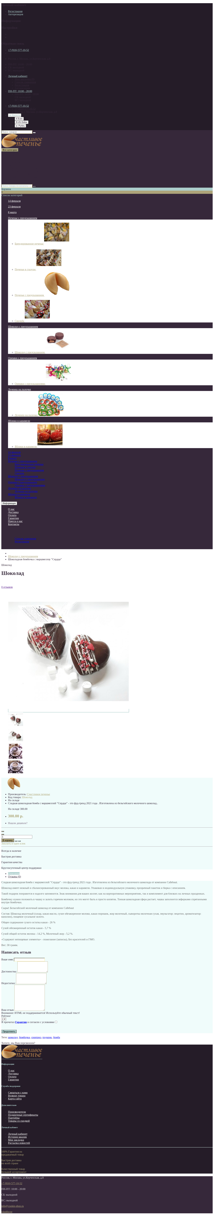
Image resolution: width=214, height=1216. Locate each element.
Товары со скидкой (19, 1120)
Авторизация (15, 14)
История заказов (17, 1136)
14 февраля (14, 158)
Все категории (16, 155)
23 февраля (14, 161)
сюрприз (36, 1037)
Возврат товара (16, 1095)
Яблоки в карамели (19, 179)
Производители (17, 1111)
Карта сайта (15, 1098)
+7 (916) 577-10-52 (18, 50)
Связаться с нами (18, 1092)
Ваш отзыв (7, 1009)
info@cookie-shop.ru (12, 1206)
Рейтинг (6, 1016)
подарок (47, 1037)
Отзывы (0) (14, 876)
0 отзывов (7, 587)
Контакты (13, 524)
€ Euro (19, 118)
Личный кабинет (17, 1133)
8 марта (12, 164)
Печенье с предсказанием (22, 167)
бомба (56, 1037)
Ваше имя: (7, 959)
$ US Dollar (21, 122)
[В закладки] (16, 841)
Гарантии (13, 518)
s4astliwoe (6, 1211)
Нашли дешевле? (17, 823)
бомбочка (24, 1037)
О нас (11, 509)
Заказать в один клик (13, 843)
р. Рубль (20, 125)
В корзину (8, 840)
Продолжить (9, 1031)
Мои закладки (16, 1139)
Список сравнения (25, 82)
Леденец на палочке (19, 173)
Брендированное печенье (29, 243)
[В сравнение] (19, 841)
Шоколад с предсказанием (23, 170)
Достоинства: (9, 971)
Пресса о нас (15, 521)
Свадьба (20, 320)
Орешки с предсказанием (22, 358)
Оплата (12, 515)
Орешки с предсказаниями (23, 176)
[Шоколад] (15, 726)
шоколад (13, 1037)
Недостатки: (8, 983)
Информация (9, 503)
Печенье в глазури (25, 269)
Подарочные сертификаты (23, 1114)
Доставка (13, 512)
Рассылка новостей (19, 1142)
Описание (14, 873)
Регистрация (15, 11)
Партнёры (14, 1117)
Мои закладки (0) (24, 79)
